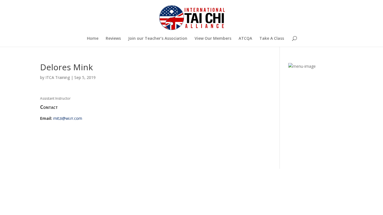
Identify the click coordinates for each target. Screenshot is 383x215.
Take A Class (271, 38)
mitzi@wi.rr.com (67, 118)
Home (92, 38)
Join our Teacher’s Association (157, 38)
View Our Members (213, 38)
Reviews (113, 38)
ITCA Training (57, 77)
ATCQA (245, 38)
